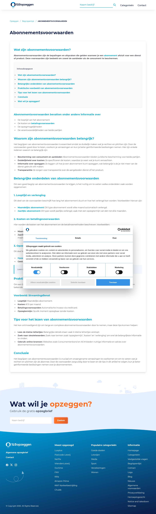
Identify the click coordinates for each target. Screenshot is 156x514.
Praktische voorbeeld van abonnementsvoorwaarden (45, 88)
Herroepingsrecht (136, 497)
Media (94, 459)
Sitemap (132, 506)
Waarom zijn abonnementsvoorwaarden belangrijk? (44, 79)
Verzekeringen (98, 468)
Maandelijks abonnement (31, 207)
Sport (94, 463)
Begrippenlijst (28, 21)
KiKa (57, 477)
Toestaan (113, 282)
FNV (57, 472)
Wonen (94, 472)
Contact (142, 5)
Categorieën (127, 5)
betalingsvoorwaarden (42, 123)
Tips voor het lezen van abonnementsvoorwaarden (44, 92)
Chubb (58, 490)
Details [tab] (78, 238)
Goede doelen (98, 450)
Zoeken (61, 420)
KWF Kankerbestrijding (66, 485)
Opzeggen (14, 21)
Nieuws (131, 481)
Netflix (58, 459)
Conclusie (23, 97)
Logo (130, 472)
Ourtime (59, 468)
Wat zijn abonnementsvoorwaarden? (37, 75)
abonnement (110, 55)
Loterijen (95, 455)
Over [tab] (114, 238)
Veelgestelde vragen (138, 459)
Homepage (133, 450)
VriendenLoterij (62, 463)
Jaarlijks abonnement (29, 211)
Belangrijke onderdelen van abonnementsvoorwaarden (46, 84)
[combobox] (96, 4)
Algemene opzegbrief (17, 452)
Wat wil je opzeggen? (29, 101)
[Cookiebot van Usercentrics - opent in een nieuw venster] (119, 230)
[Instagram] (16, 465)
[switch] (64, 272)
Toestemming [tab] (41, 238)
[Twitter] (11, 465)
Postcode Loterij (62, 455)
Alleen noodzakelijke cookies (42, 282)
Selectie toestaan (78, 282)
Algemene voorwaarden (134, 487)
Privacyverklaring (136, 493)
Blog (130, 477)
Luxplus (58, 450)
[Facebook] (7, 465)
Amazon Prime (62, 481)
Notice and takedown (138, 501)
